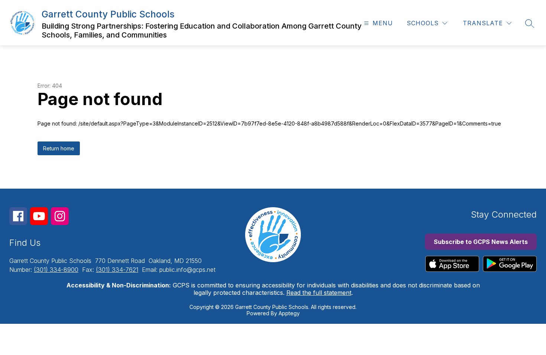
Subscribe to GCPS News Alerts (481, 241)
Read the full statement (318, 292)
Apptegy (289, 313)
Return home (58, 148)
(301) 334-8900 (56, 269)
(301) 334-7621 (117, 269)
